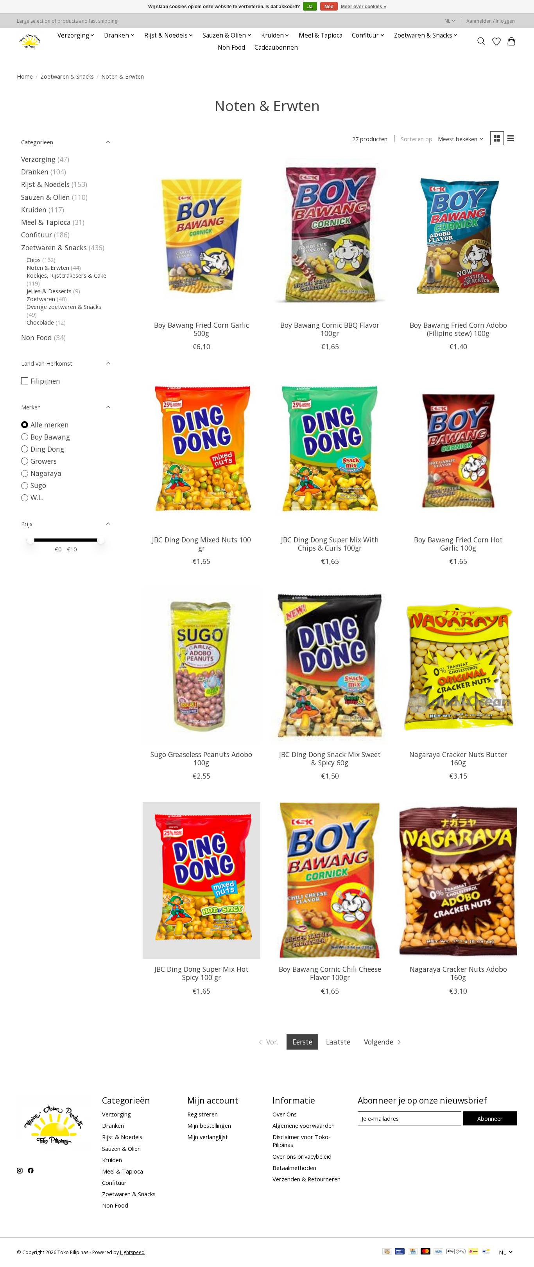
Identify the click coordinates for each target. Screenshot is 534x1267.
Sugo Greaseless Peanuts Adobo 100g (201, 758)
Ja (310, 6)
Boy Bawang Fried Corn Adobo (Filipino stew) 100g (458, 329)
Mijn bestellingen (209, 1125)
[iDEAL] (473, 1252)
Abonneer (490, 1118)
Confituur (36, 234)
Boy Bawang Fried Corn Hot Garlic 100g (458, 544)
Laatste (338, 1041)
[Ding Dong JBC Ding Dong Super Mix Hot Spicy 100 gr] (201, 880)
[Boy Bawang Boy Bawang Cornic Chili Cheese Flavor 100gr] (330, 880)
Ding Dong (47, 449)
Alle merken (49, 424)
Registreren (202, 1114)
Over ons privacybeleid (302, 1156)
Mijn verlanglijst (207, 1137)
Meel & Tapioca (320, 35)
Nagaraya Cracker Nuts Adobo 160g (458, 973)
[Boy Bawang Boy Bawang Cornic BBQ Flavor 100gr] (330, 236)
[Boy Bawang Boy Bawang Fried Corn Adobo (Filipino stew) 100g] (458, 236)
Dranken (34, 171)
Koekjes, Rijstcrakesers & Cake (66, 275)
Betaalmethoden (294, 1168)
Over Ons (284, 1114)
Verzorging (38, 159)
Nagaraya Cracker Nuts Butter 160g (458, 758)
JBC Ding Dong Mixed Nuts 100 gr (201, 544)
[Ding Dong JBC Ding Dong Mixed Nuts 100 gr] (201, 451)
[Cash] (387, 1252)
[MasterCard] (426, 1252)
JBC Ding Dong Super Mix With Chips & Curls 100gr (330, 544)
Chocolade (40, 322)
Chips (34, 260)
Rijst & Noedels (45, 184)
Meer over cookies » (363, 6)
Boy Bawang (50, 436)
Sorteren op (416, 139)
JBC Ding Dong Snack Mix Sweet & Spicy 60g (330, 758)
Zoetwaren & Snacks (67, 76)
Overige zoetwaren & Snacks (64, 306)
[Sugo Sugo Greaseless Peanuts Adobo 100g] (201, 665)
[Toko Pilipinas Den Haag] (30, 41)
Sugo (38, 485)
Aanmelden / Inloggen (490, 21)
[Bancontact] (486, 1252)
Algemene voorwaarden (303, 1125)
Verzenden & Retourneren (306, 1179)
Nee (328, 6)
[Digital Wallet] (456, 1252)
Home (25, 76)
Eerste (302, 1041)
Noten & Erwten (48, 267)
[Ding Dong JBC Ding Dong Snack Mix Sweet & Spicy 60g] (330, 665)
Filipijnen (45, 381)
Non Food (231, 47)
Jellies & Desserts (49, 291)
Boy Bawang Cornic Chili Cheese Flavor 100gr (330, 973)
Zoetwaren (41, 299)
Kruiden (34, 209)
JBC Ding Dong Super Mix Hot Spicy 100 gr (201, 973)
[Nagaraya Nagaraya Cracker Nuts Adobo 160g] (458, 880)
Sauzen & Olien (45, 197)
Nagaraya (45, 473)
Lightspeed (132, 1252)
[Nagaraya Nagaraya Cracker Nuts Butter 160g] (458, 665)
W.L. (36, 497)
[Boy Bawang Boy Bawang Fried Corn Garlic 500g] (201, 236)
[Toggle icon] (481, 41)
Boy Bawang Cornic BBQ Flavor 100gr (329, 329)
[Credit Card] (413, 1252)
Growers (43, 461)
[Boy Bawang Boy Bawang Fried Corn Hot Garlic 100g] (458, 451)
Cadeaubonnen (276, 47)
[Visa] (439, 1252)
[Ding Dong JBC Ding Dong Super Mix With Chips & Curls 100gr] (330, 451)
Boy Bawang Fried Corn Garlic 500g (201, 329)
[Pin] (400, 1252)
